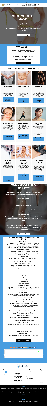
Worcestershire (35, 392)
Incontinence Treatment (25, 5)
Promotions (34, 5)
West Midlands (20, 392)
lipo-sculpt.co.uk (24, 404)
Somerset (39, 391)
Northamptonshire (3, 388)
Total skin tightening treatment (23, 275)
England (23, 386)
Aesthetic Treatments (27, 4)
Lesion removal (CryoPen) (23, 279)
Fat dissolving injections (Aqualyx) (24, 277)
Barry (27, 401)
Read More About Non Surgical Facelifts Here (39, 139)
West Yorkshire (30, 392)
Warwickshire (35, 388)
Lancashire (21, 391)
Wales (23, 399)
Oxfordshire (8, 388)
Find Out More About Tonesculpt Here (39, 100)
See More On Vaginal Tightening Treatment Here (23, 136)
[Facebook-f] (6, 372)
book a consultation (16, 299)
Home (18, 4)
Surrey (31, 388)
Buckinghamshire (17, 388)
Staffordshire (44, 391)
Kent (18, 391)
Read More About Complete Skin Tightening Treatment (23, 177)
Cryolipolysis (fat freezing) (23, 268)
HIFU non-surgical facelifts (23, 273)
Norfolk (29, 391)
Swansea (17, 401)
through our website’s (33, 299)
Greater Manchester (9, 391)
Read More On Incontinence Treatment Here (8, 99)
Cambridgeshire (40, 388)
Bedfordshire (22, 388)
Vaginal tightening (24, 281)
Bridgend (24, 401)
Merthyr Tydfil (36, 401)
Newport (13, 401)
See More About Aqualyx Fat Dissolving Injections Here (39, 178)
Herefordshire (15, 391)
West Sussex (25, 392)
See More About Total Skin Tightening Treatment (8, 178)
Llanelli (30, 401)
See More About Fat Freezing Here (23, 100)
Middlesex (44, 388)
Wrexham (20, 401)
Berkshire (12, 388)
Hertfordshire (27, 388)
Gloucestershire (3, 391)
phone (20, 301)
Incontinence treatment (24, 283)
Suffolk (11, 392)
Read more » (41, 377)
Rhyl (32, 401)
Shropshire (35, 391)
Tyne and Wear (15, 392)
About (21, 4)
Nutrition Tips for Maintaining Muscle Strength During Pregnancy (41, 380)
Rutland (32, 391)
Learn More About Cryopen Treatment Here (8, 138)
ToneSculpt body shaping (23, 271)
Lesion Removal (36, 4)
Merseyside (25, 391)
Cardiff (10, 401)
